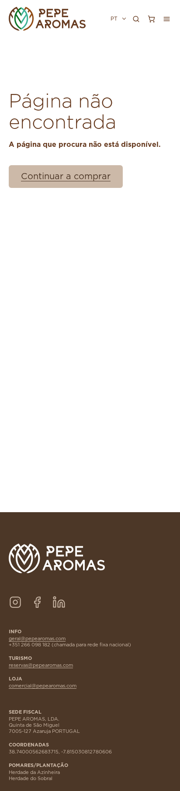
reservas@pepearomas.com (41, 665)
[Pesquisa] (136, 19)
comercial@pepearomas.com (42, 685)
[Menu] (166, 19)
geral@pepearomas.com (37, 638)
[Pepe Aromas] (47, 18)
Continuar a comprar (66, 176)
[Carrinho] (151, 19)
